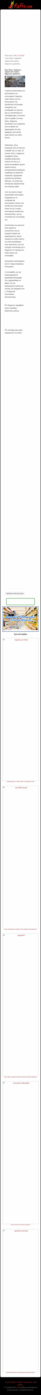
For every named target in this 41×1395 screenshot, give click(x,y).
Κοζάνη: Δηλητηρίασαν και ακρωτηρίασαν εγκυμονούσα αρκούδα (20, 1372)
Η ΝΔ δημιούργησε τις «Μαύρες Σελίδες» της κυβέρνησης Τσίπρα (20, 781)
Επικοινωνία (28, 1382)
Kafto (18, 1387)
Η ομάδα (19, 1382)
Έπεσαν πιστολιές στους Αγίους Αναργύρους (20, 1224)
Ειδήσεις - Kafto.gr (20, 4)
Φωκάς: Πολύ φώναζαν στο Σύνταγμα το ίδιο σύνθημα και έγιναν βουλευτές (20, 929)
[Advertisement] (20, 33)
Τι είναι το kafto (10, 1382)
